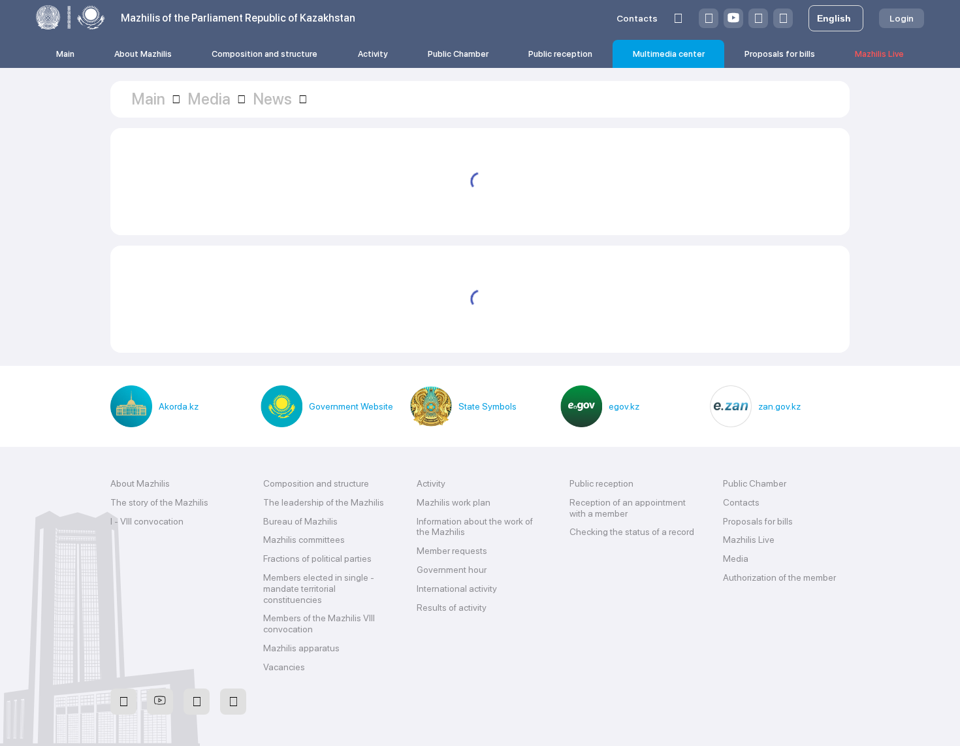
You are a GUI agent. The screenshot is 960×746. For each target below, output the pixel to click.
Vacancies (284, 667)
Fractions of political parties (317, 558)
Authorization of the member (779, 577)
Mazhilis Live (879, 54)
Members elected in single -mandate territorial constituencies (318, 588)
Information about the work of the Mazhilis (475, 527)
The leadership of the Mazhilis (323, 502)
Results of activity (452, 607)
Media (735, 558)
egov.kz (624, 406)
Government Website (351, 406)
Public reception (560, 54)
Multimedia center (669, 54)
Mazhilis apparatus (301, 648)
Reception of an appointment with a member (627, 508)
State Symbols (487, 406)
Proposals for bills (779, 54)
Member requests (452, 550)
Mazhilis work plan (453, 502)
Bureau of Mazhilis (300, 521)
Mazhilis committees (304, 539)
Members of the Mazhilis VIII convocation (319, 623)
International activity (457, 588)
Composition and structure (264, 54)
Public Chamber (458, 54)
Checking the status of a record (631, 532)
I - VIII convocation (147, 521)
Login (901, 18)
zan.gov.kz (779, 406)
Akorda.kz (179, 406)
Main (65, 54)
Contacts (637, 18)
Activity (373, 54)
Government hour (452, 569)
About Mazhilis (143, 54)
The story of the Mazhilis (159, 502)
